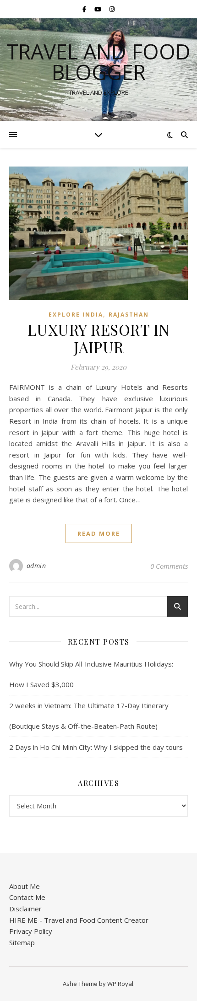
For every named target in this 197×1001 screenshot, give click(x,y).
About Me (24, 886)
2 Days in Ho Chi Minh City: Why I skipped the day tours (96, 747)
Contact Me (27, 897)
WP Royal (120, 983)
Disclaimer (25, 908)
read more (98, 533)
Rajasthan (129, 314)
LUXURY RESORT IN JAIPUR (98, 338)
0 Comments (169, 565)
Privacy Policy (30, 931)
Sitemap (22, 942)
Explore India (76, 314)
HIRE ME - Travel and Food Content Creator (78, 920)
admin (36, 565)
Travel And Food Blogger (98, 61)
